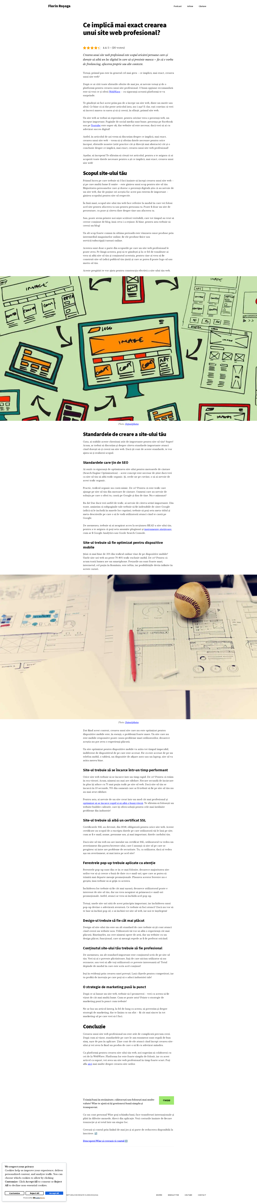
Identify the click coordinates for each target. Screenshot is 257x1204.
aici (90, 1064)
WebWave (114, 91)
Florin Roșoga (59, 5)
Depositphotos (132, 424)
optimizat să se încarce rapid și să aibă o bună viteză (113, 803)
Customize (14, 1193)
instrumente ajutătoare (157, 529)
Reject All (34, 1193)
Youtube (96, 125)
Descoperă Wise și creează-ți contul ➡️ (105, 1141)
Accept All (54, 1193)
